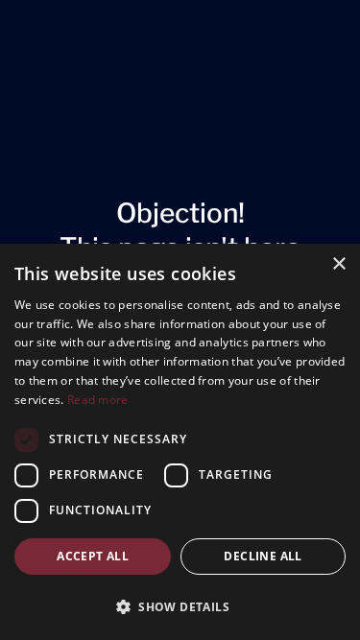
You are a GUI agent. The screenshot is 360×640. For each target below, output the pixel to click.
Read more (98, 399)
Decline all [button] (262, 556)
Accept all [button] (93, 556)
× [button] (338, 264)
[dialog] (180, 442)
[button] (180, 606)
